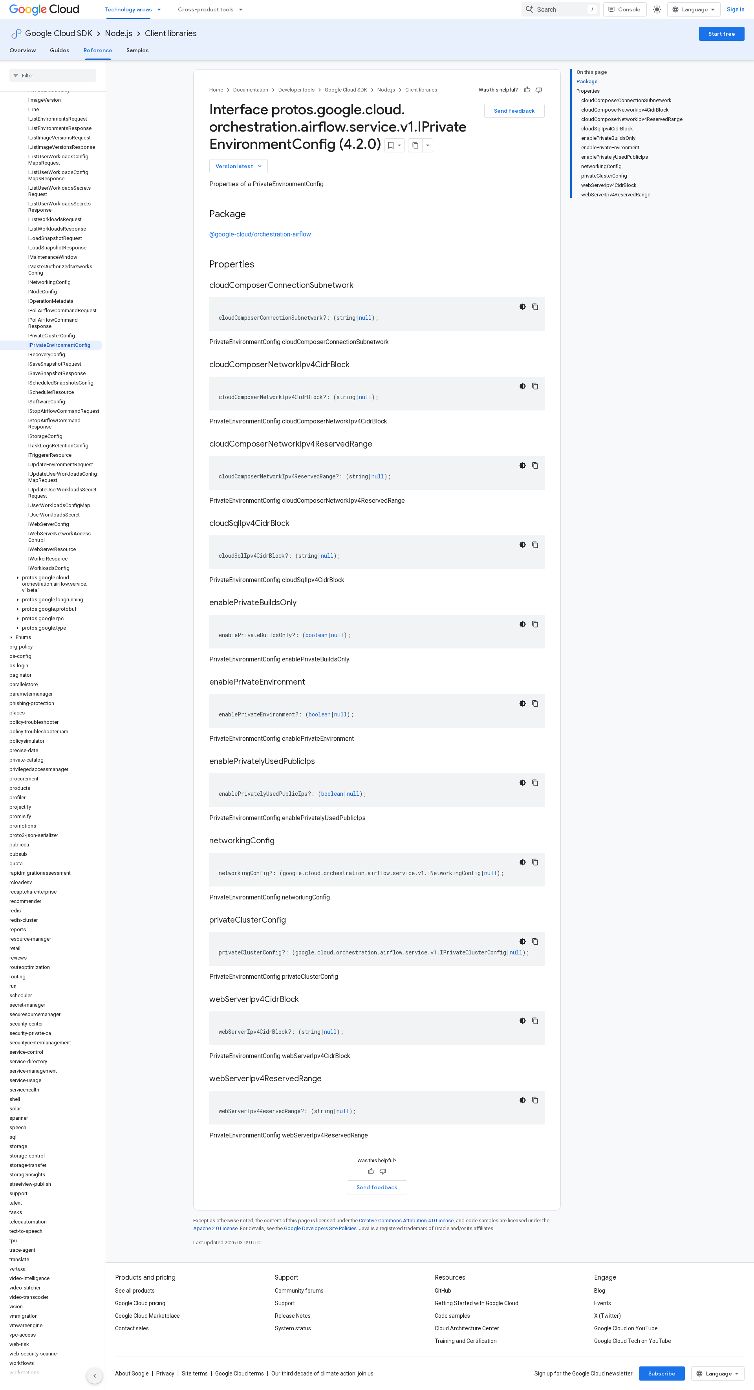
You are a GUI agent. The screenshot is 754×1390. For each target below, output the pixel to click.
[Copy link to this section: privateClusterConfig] (294, 920)
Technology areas (128, 9)
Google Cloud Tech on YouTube (632, 1341)
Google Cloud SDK (58, 33)
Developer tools (296, 90)
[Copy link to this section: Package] (254, 215)
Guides (60, 50)
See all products (135, 1290)
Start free (721, 33)
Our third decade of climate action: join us (322, 1373)
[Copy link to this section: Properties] (265, 265)
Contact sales (132, 1328)
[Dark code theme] (522, 306)
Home (216, 90)
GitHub (443, 1290)
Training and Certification (466, 1341)
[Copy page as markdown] (415, 145)
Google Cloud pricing (140, 1303)
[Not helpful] (539, 90)
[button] (51, 584)
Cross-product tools (206, 9)
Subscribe (661, 1373)
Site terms (195, 1373)
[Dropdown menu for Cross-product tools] (243, 9)
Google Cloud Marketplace (147, 1316)
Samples (137, 50)
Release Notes (293, 1316)
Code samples (452, 1316)
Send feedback (514, 110)
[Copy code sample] (535, 306)
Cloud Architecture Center (467, 1328)
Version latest (239, 166)
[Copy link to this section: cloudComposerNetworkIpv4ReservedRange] (380, 444)
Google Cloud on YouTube (626, 1328)
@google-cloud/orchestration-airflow (260, 234)
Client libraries (171, 33)
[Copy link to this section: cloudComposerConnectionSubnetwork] (361, 286)
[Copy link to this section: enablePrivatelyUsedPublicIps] (323, 762)
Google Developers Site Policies (320, 1228)
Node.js (118, 33)
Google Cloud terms (239, 1373)
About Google (132, 1373)
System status (293, 1328)
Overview (22, 50)
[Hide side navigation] (94, 1376)
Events (602, 1303)
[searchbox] (52, 75)
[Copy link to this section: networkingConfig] (282, 841)
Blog (599, 1290)
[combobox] (561, 9)
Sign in (736, 9)
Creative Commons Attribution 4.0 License (406, 1220)
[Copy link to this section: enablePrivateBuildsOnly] (304, 603)
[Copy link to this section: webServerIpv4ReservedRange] (329, 1079)
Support (285, 1303)
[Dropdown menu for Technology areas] (161, 9)
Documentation (250, 90)
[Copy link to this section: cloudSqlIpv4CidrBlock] (297, 524)
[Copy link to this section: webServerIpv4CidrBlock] (307, 1000)
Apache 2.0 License (215, 1228)
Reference (98, 50)
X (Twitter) (607, 1316)
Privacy (165, 1373)
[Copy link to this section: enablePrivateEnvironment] (313, 682)
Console (629, 9)
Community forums (299, 1290)
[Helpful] (527, 90)
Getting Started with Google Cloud (476, 1303)
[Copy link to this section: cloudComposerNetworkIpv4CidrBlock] (357, 365)
